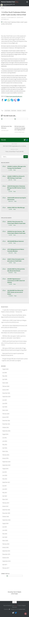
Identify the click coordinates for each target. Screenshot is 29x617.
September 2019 (6, 561)
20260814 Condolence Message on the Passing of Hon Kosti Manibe (16, 167)
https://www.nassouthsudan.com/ (14, 96)
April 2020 (4, 537)
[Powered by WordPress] (9, 609)
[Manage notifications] (25, 614)
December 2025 (6, 393)
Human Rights (7, 110)
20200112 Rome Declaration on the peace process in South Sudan (15, 260)
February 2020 (5, 544)
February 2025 (5, 413)
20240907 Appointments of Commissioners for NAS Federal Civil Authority (16, 280)
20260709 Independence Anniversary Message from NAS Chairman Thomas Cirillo (16, 187)
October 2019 (5, 557)
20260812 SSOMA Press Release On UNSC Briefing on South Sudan (15, 177)
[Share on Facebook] (2, 100)
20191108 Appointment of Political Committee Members (15, 250)
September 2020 (6, 520)
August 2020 (5, 523)
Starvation (19, 110)
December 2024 (6, 420)
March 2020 (5, 540)
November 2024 (6, 424)
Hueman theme (22, 609)
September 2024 (6, 431)
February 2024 (5, 455)
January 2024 (5, 458)
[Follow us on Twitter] (25, 140)
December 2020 (6, 509)
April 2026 (4, 379)
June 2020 (4, 530)
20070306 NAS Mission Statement (15, 241)
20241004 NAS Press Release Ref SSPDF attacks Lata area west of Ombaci (15, 292)
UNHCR (24, 110)
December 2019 (6, 551)
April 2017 (4, 564)
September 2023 (6, 461)
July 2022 (4, 472)
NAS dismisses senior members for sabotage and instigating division (19, 128)
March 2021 (5, 499)
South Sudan (13, 110)
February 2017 (5, 568)
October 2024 (5, 427)
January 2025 (5, 417)
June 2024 (4, 441)
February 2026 (5, 386)
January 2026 (5, 389)
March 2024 (5, 451)
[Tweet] (5, 100)
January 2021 (5, 506)
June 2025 (4, 403)
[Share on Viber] (15, 100)
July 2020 (4, 527)
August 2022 (5, 468)
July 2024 (4, 437)
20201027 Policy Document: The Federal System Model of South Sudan (16, 222)
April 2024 (4, 448)
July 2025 (4, 400)
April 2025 (4, 407)
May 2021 (4, 492)
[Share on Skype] (12, 100)
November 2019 (6, 554)
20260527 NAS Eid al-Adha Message (16, 207)
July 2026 (4, 372)
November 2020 (6, 513)
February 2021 (5, 503)
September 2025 (6, 396)
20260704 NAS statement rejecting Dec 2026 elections (16, 198)
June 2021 (4, 489)
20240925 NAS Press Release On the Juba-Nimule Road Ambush (16, 269)
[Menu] (27, 2)
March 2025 (5, 410)
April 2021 (4, 496)
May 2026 (4, 376)
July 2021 (4, 485)
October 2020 (5, 516)
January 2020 (5, 547)
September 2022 (6, 465)
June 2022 (4, 475)
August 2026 (5, 369)
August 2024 (5, 434)
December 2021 (6, 482)
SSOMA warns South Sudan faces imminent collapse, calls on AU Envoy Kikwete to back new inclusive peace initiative (14, 343)
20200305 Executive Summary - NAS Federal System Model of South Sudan (16, 232)
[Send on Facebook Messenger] (18, 100)
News (2, 8)
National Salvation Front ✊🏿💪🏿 (10, 2)
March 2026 (5, 383)
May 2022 (4, 479)
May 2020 (4, 533)
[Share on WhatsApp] (9, 100)
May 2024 (4, 444)
